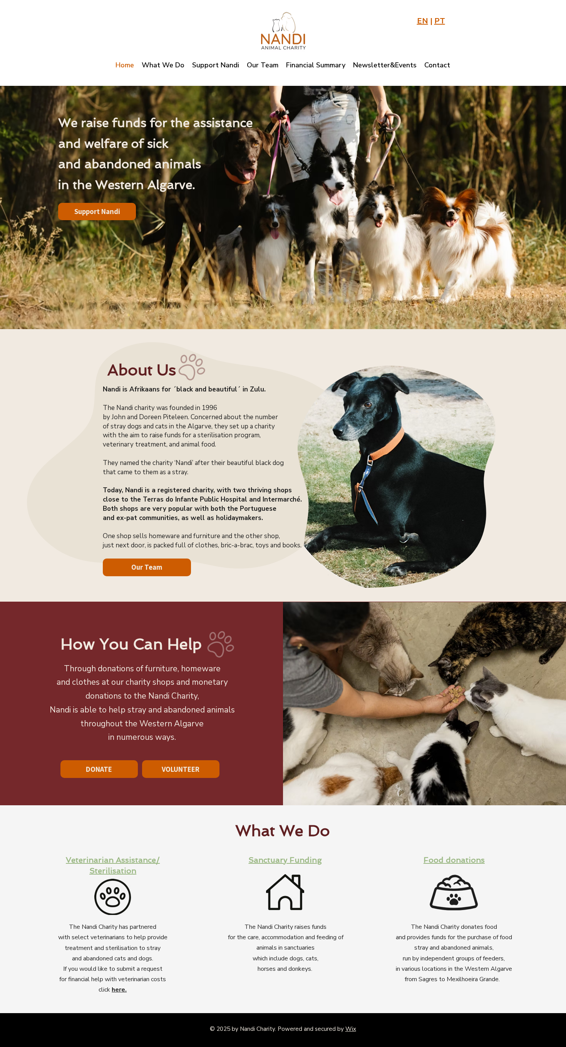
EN (422, 21)
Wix (350, 1029)
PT (439, 21)
